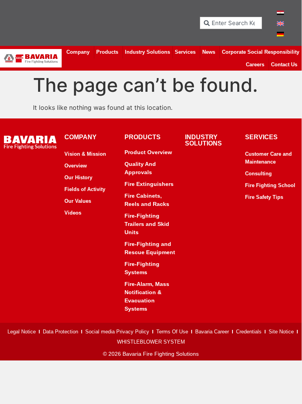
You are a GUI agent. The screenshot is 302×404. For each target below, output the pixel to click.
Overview (75, 166)
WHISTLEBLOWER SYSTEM (151, 342)
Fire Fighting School (270, 185)
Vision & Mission (85, 154)
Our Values (77, 201)
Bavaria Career (212, 332)
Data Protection (60, 332)
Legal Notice (21, 332)
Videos (72, 213)
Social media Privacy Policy (117, 332)
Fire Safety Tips (264, 197)
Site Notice (281, 332)
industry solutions (203, 140)
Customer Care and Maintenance (268, 158)
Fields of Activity (84, 189)
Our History (78, 177)
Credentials (249, 332)
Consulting (258, 174)
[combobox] (231, 23)
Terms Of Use (172, 332)
